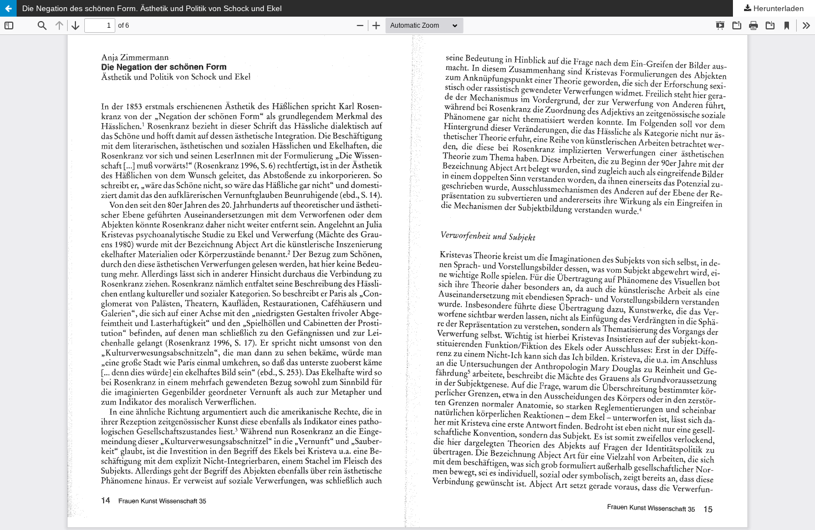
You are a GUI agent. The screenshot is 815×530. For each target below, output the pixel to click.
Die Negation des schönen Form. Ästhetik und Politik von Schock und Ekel (152, 8)
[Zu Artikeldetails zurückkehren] (8, 8)
